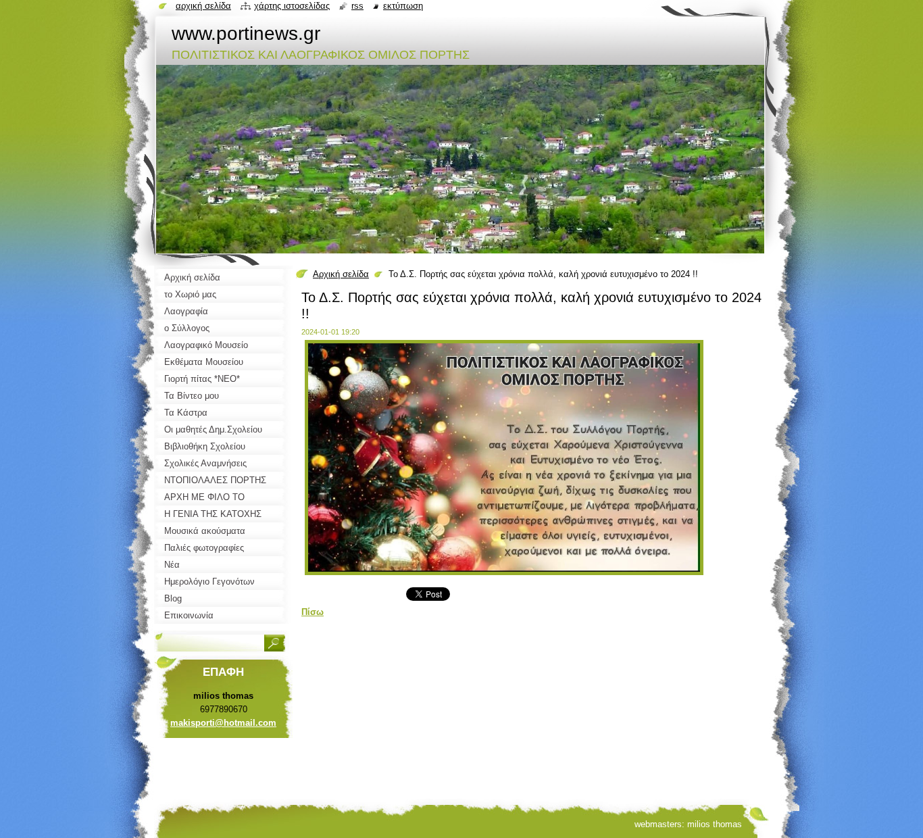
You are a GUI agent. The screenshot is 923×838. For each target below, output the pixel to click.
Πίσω (312, 612)
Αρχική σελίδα (341, 274)
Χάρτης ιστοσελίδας (292, 6)
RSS (357, 6)
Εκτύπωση (403, 6)
